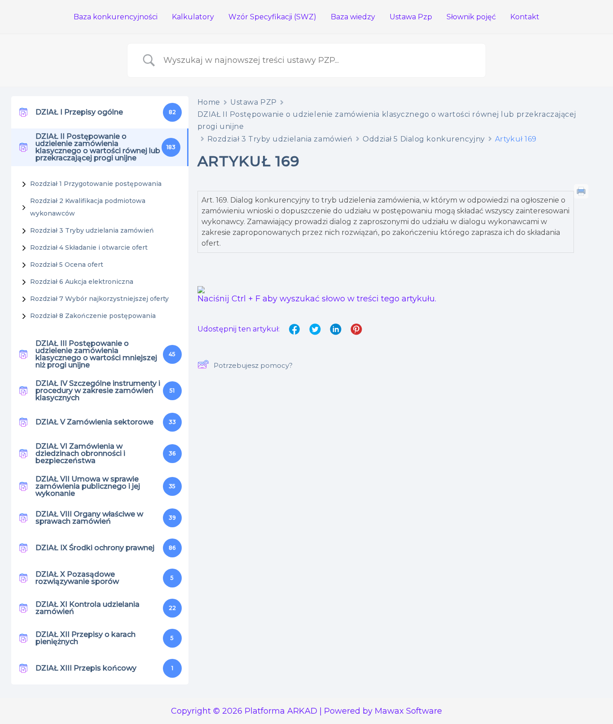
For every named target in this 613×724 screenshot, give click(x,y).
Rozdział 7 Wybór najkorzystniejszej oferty (99, 299)
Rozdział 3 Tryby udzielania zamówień (92, 230)
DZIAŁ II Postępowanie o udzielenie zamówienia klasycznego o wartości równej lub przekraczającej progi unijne (386, 120)
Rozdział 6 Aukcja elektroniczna (81, 282)
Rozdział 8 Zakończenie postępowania (93, 316)
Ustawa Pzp (411, 17)
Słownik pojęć (471, 17)
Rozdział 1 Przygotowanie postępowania (96, 184)
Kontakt (524, 17)
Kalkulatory (193, 17)
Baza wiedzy (353, 17)
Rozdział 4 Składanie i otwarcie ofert (89, 247)
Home (208, 102)
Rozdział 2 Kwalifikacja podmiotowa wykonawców (87, 207)
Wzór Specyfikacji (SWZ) (272, 17)
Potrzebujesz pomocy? (253, 365)
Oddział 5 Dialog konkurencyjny (424, 139)
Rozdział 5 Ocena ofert (66, 264)
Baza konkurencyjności (116, 17)
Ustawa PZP (253, 102)
